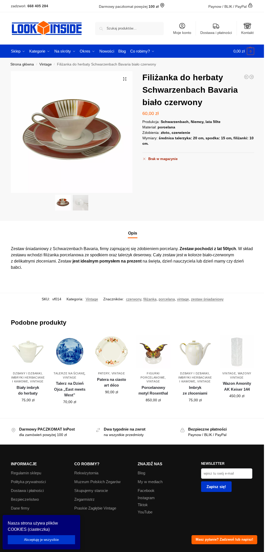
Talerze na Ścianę (69, 373)
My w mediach (150, 482)
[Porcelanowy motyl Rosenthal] (153, 352)
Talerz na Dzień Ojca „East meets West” (69, 389)
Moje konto (182, 33)
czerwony (133, 299)
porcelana (167, 299)
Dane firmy (20, 508)
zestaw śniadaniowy (207, 299)
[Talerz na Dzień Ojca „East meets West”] (70, 352)
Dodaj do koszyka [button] (28, 411)
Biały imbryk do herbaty (28, 390)
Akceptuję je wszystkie (41, 540)
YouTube (145, 512)
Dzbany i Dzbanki (27, 373)
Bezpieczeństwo (25, 499)
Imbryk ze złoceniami (195, 390)
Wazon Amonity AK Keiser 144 (237, 386)
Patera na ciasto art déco (111, 382)
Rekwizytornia (86, 473)
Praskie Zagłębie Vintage (95, 508)
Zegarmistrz (84, 499)
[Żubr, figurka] (246, 76)
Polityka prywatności (28, 482)
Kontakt (247, 33)
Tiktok (143, 505)
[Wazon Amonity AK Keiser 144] (237, 352)
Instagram (146, 498)
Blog (141, 473)
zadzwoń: (29, 6)
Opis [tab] (132, 233)
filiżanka (150, 299)
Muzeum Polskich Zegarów (97, 482)
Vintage (45, 64)
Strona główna (22, 64)
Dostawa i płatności (216, 33)
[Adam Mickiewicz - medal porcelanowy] (251, 76)
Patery (103, 373)
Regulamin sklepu (26, 473)
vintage (183, 299)
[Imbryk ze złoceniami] (195, 352)
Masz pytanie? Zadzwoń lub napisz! (224, 539)
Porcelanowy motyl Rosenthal (153, 390)
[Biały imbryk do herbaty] (28, 352)
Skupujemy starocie (91, 490)
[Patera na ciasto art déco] (111, 352)
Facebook (146, 490)
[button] (243, 51)
